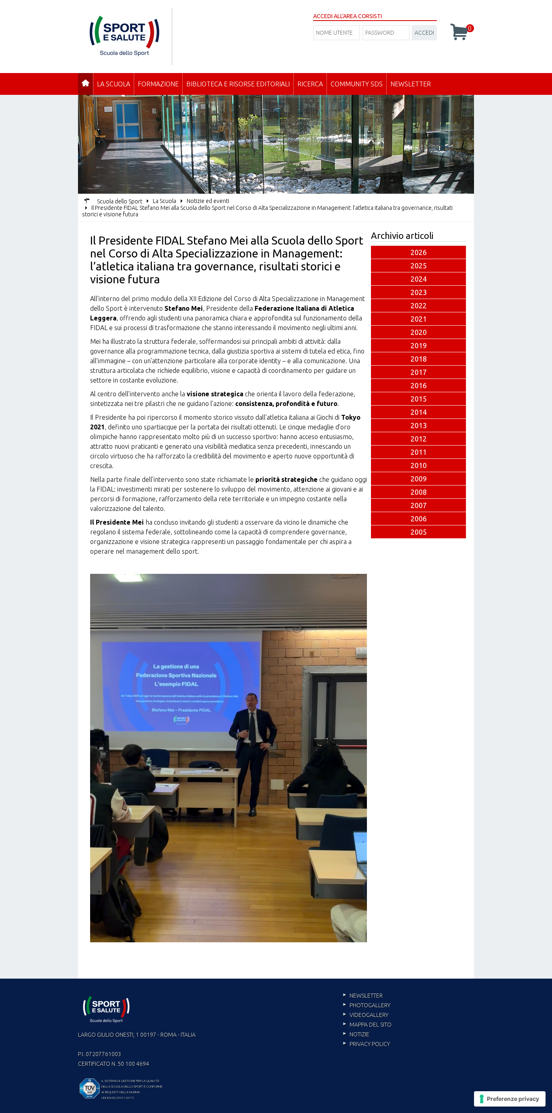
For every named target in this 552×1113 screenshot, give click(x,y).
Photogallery (370, 1005)
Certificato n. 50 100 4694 (113, 1064)
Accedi (424, 32)
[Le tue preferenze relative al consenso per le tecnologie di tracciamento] (510, 1099)
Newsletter (410, 84)
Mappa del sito (371, 1024)
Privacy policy (370, 1044)
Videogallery (369, 1015)
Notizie (359, 1034)
